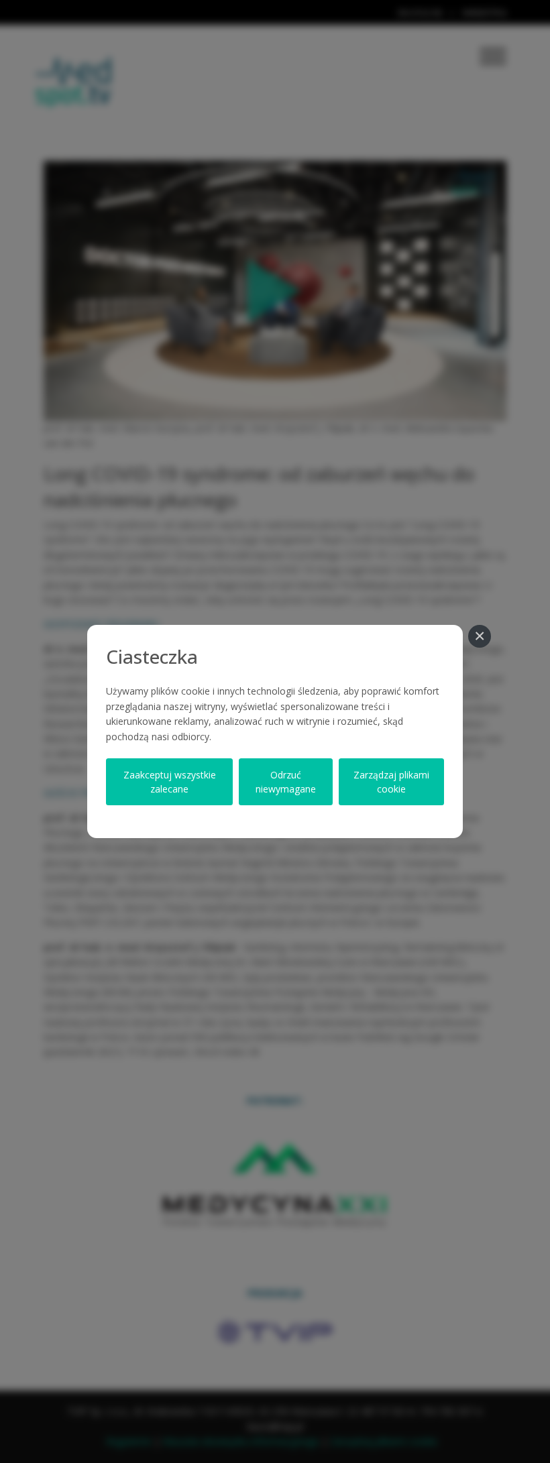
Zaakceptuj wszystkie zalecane (169, 781)
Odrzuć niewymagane (286, 781)
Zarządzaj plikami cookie (391, 781)
